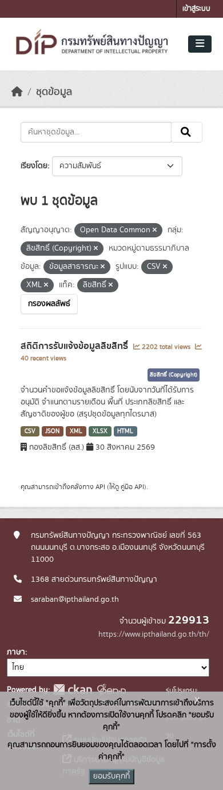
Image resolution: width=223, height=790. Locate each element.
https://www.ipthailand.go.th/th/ (153, 634)
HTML (125, 431)
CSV (30, 431)
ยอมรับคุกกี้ (111, 776)
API (100, 487)
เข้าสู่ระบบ (196, 8)
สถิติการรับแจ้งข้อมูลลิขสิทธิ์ (75, 346)
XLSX (100, 431)
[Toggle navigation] (200, 44)
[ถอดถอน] (155, 230)
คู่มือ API (132, 487)
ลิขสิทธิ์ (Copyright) (173, 375)
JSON (52, 431)
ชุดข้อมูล (54, 92)
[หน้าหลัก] (17, 92)
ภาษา (16, 652)
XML (76, 431)
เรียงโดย (34, 166)
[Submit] (186, 132)
